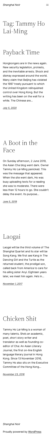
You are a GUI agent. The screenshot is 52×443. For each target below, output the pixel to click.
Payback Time (21, 52)
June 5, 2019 (10, 201)
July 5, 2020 (10, 107)
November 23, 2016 (14, 374)
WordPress (34, 431)
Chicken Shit (20, 318)
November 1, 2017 (12, 283)
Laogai (12, 236)
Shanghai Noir (11, 4)
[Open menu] (47, 5)
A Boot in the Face (20, 146)
